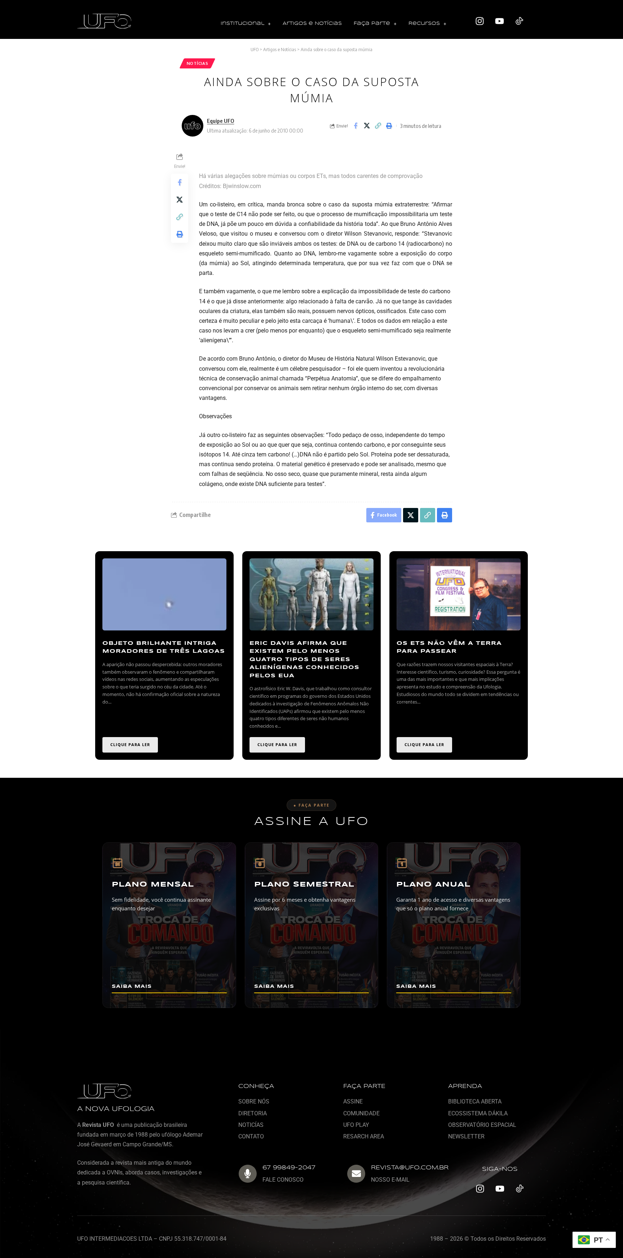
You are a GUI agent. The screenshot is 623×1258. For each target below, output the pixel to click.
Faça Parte (372, 23)
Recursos (424, 23)
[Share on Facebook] (355, 125)
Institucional (242, 23)
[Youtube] (500, 21)
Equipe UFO (220, 120)
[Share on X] (367, 125)
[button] (246, 24)
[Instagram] (480, 21)
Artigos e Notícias (312, 23)
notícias (197, 63)
